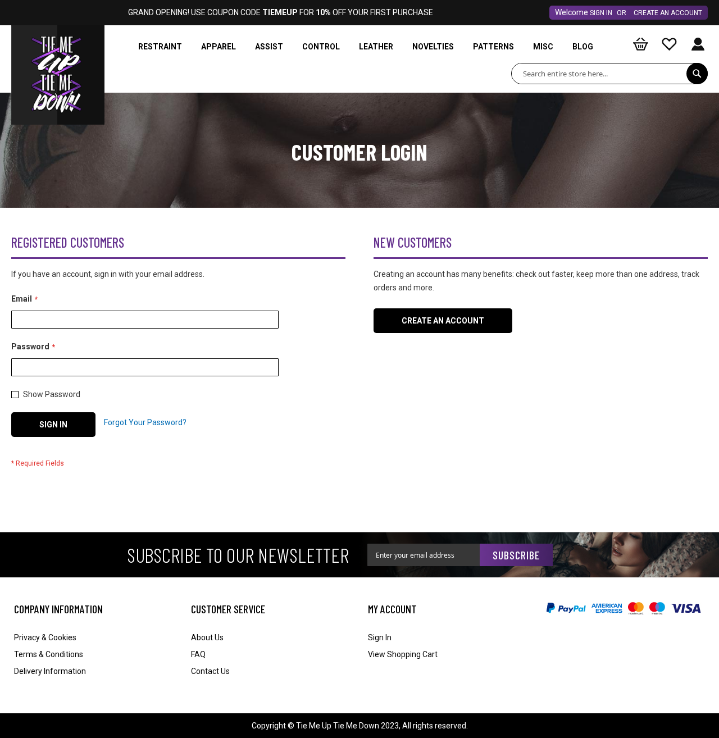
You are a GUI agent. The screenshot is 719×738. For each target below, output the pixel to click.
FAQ (198, 654)
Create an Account (668, 13)
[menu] (368, 47)
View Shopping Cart (403, 654)
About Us (207, 637)
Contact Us (210, 671)
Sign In (601, 13)
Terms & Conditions (48, 654)
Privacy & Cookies (45, 637)
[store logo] (57, 53)
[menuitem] (160, 47)
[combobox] (609, 73)
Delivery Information (50, 671)
